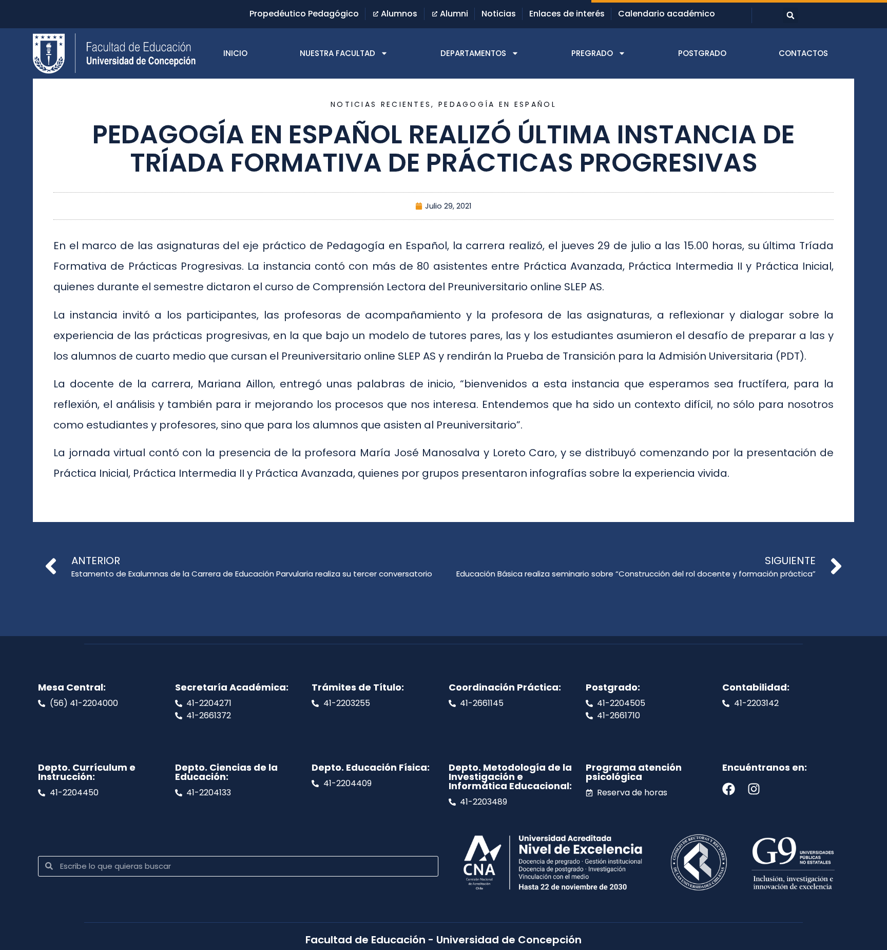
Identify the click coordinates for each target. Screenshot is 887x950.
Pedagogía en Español (497, 104)
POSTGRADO (702, 53)
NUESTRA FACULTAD (337, 53)
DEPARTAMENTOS (473, 53)
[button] (790, 15)
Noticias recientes (381, 104)
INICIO (235, 53)
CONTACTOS (803, 53)
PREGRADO (592, 53)
